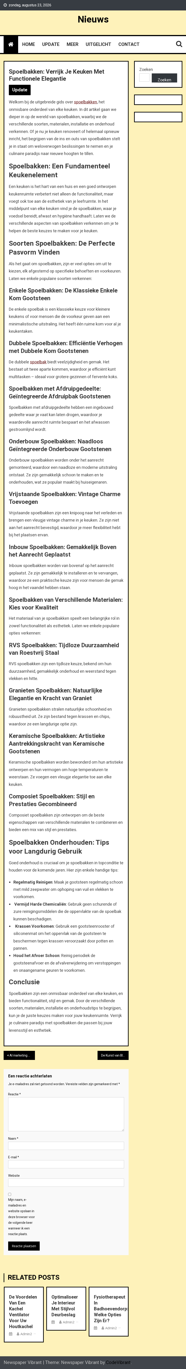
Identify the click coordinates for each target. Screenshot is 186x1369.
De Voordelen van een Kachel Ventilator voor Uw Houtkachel (23, 1312)
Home (28, 44)
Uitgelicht (98, 44)
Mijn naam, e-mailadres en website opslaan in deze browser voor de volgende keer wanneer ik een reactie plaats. (21, 1217)
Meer (72, 44)
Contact (129, 44)
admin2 (26, 1334)
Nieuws (93, 19)
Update (50, 44)
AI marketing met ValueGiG (22, 1055)
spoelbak (38, 362)
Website (14, 1175)
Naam (13, 1138)
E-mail (13, 1157)
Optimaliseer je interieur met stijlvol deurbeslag (64, 1306)
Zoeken (146, 70)
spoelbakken (85, 102)
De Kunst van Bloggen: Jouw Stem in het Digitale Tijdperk (115, 1055)
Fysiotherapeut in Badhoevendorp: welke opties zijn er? (108, 1309)
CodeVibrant (118, 1362)
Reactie (14, 1094)
